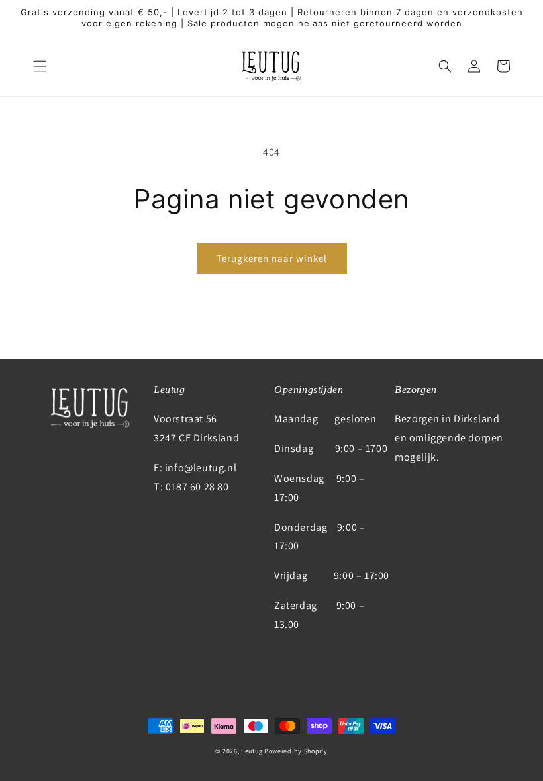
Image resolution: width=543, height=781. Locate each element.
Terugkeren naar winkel (272, 258)
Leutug (251, 751)
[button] (39, 66)
